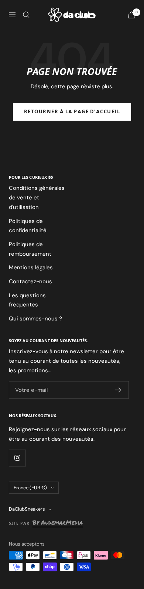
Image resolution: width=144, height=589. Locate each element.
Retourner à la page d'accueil (72, 111)
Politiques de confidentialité (28, 225)
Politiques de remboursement (30, 249)
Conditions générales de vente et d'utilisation (37, 197)
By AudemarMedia (57, 522)
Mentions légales (31, 267)
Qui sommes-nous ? (35, 318)
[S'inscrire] (118, 390)
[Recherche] (26, 14)
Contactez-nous (30, 281)
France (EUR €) (30, 488)
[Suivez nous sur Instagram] (17, 458)
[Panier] (131, 14)
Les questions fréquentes (27, 300)
